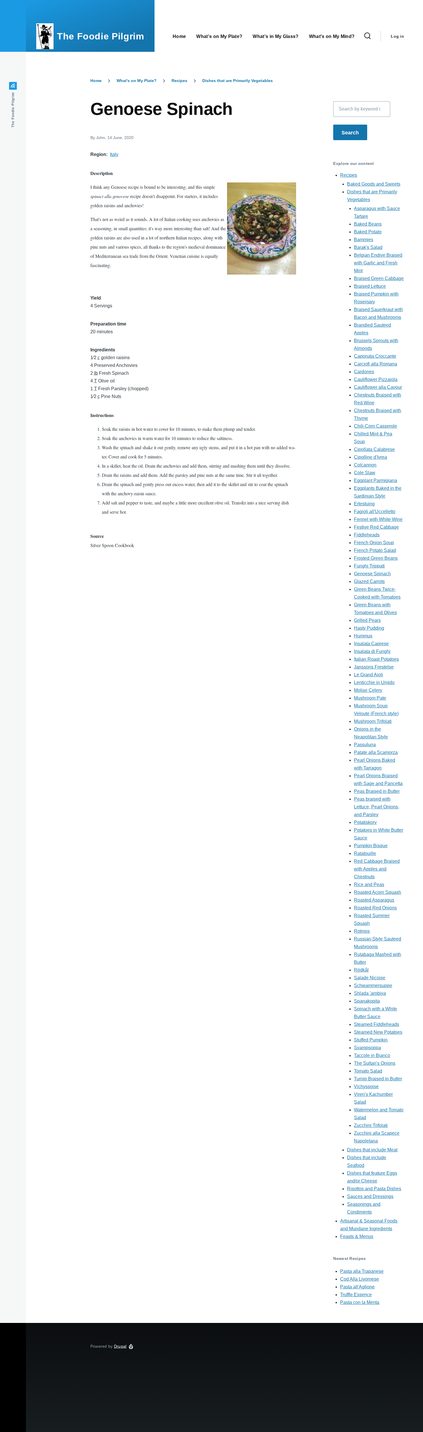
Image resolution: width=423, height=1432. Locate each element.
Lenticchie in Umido (374, 682)
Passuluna (365, 744)
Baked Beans (368, 224)
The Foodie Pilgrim (100, 36)
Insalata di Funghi (372, 651)
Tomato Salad (368, 1071)
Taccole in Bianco (372, 1055)
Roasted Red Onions (375, 907)
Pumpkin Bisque (371, 845)
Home (96, 80)
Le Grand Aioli (368, 674)
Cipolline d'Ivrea (370, 457)
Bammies (363, 239)
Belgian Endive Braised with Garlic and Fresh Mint (378, 263)
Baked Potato (368, 231)
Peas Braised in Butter (377, 791)
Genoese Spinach (372, 573)
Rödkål (361, 970)
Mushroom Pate (370, 698)
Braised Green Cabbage (379, 278)
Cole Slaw (364, 472)
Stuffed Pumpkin (371, 1039)
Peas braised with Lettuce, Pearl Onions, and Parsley (376, 807)
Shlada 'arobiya (370, 993)
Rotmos (362, 931)
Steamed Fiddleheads (376, 1024)
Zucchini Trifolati (371, 1125)
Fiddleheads (367, 534)
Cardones (364, 371)
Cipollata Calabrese (374, 449)
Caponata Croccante (375, 356)
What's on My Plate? (137, 80)
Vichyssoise (366, 1086)
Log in (397, 36)
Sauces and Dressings (370, 1196)
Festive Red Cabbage (376, 527)
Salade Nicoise (369, 977)
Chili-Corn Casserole (375, 426)
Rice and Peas (369, 884)
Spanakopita (367, 1001)
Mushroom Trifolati (373, 721)
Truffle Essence (356, 1294)
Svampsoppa (367, 1047)
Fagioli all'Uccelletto (374, 511)
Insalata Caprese (371, 643)
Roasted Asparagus (374, 900)
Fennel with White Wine (378, 519)
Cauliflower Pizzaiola (375, 379)
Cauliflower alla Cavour (378, 387)
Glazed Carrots (369, 581)
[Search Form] (367, 36)
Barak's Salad (368, 247)
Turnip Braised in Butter (378, 1078)
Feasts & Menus (356, 1236)
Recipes (179, 80)
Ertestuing (364, 503)
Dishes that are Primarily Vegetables (237, 80)
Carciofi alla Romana (375, 363)
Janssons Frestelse (374, 666)
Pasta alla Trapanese (362, 1271)
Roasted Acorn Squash (377, 892)
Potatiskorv (365, 822)
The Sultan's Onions (374, 1063)
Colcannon (365, 464)
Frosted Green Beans (376, 558)
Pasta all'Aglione (357, 1286)
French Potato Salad (375, 550)
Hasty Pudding (369, 628)
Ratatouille (365, 853)
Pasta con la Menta (359, 1302)
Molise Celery (368, 690)
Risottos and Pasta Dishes (374, 1188)
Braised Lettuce (370, 286)
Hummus (363, 635)
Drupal (120, 1346)
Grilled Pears (367, 620)
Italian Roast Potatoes (376, 659)
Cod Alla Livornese (359, 1279)
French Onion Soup (374, 542)
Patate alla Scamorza (376, 752)
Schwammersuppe (373, 985)
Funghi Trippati (369, 565)
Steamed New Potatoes (378, 1032)
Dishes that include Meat (372, 1149)
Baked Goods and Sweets (373, 184)
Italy (114, 154)
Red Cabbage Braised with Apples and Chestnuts (377, 869)
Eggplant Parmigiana (375, 480)
